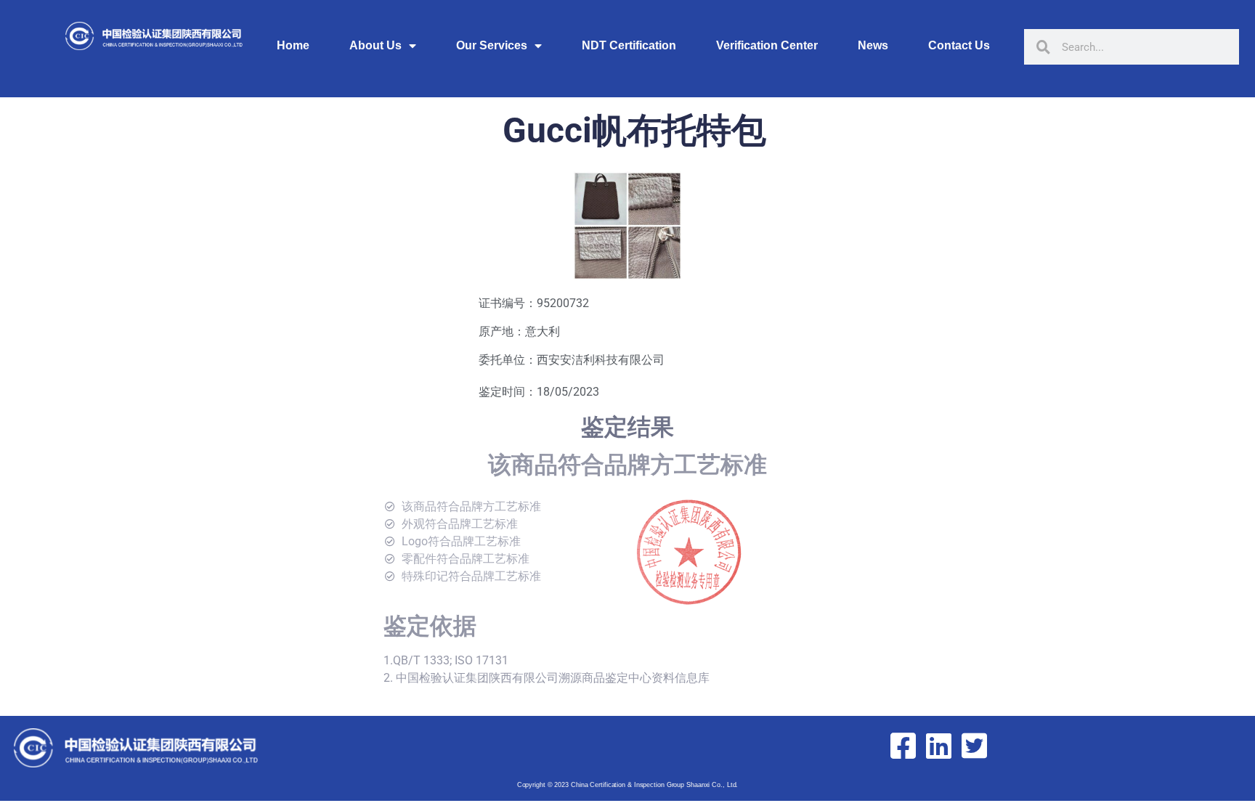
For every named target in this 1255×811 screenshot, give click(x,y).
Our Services (491, 45)
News (873, 45)
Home (293, 45)
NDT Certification (629, 45)
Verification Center (767, 45)
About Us (375, 45)
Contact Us (959, 45)
